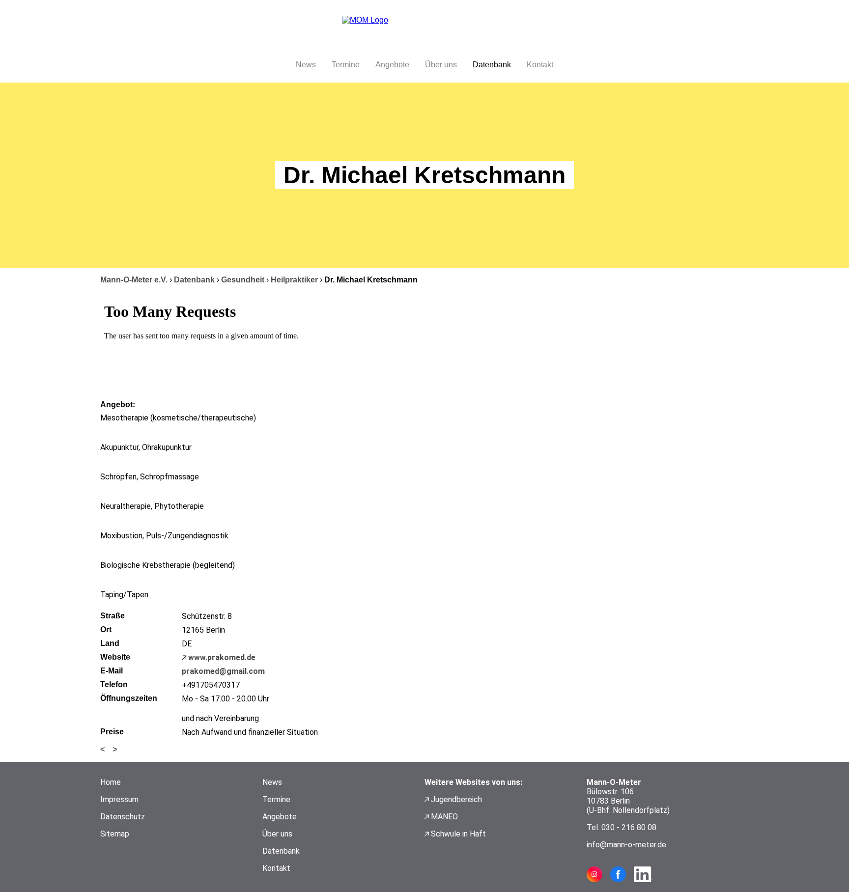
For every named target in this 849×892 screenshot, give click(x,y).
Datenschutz (122, 816)
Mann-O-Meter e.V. (134, 280)
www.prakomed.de (221, 657)
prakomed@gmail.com (223, 671)
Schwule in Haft (458, 833)
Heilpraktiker (294, 280)
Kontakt (540, 64)
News (306, 64)
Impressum (119, 799)
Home (110, 782)
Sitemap (114, 833)
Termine (346, 64)
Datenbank (492, 64)
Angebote (392, 64)
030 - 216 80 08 (628, 827)
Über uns (441, 64)
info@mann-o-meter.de (626, 844)
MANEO (444, 816)
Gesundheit (242, 280)
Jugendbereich (456, 799)
